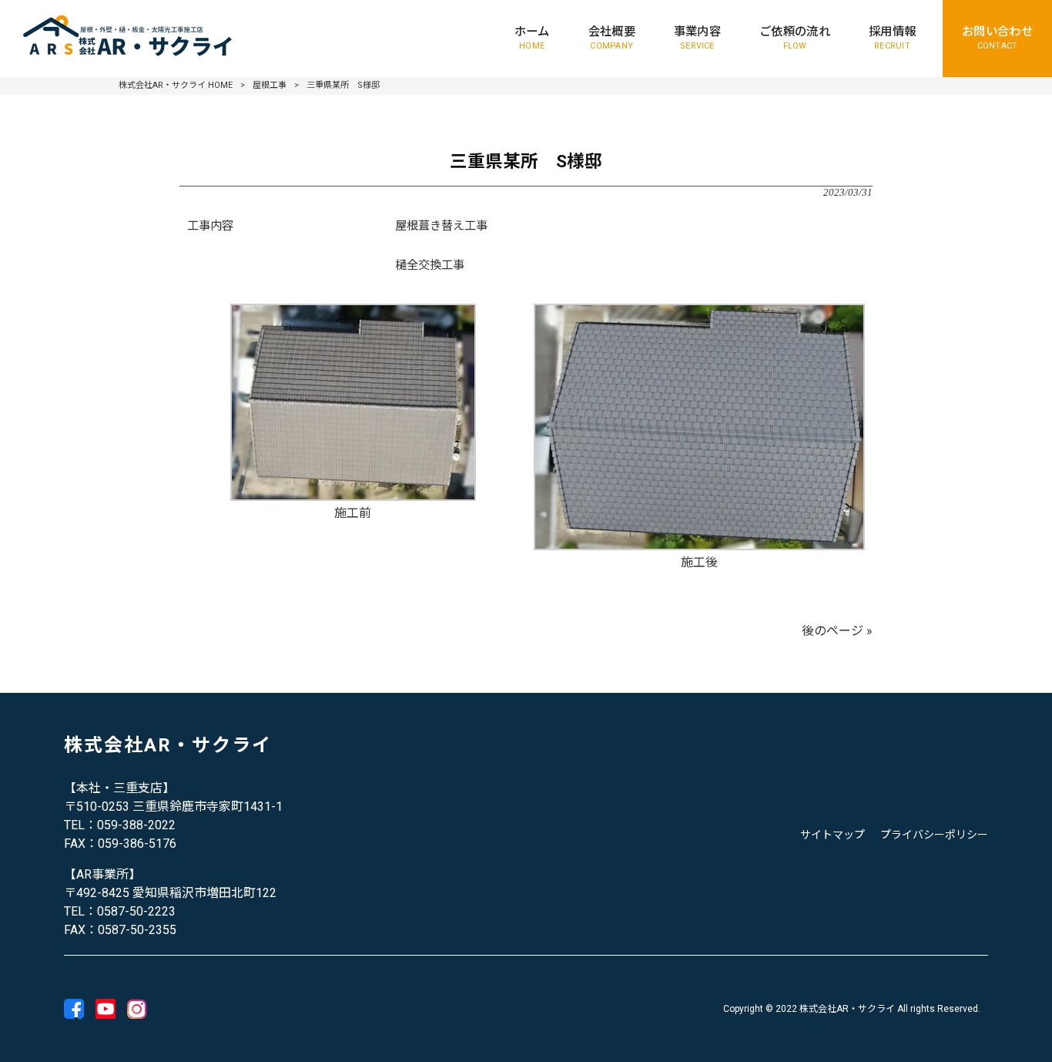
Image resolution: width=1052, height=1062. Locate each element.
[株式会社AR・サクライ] (129, 38)
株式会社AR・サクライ (168, 745)
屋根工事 (269, 85)
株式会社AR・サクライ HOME (176, 85)
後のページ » (837, 630)
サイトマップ (832, 834)
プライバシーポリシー (934, 834)
